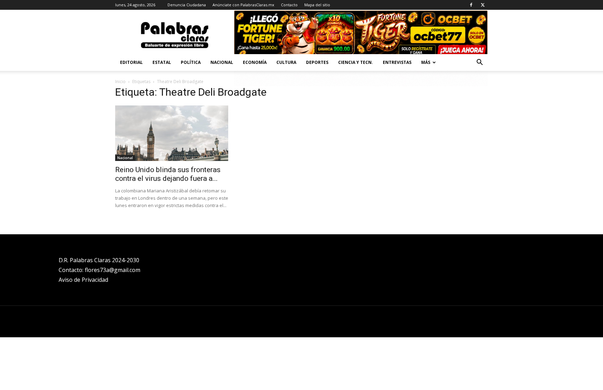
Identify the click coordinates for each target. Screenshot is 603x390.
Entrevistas (397, 62)
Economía (255, 62)
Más (425, 62)
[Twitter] (482, 5)
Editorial (131, 62)
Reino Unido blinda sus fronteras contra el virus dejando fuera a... (168, 174)
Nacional (221, 62)
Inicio (120, 81)
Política (191, 62)
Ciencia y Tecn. (355, 62)
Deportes (317, 62)
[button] (479, 63)
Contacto (289, 4)
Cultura (286, 62)
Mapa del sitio (317, 4)
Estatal (161, 62)
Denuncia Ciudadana (187, 4)
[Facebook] (471, 5)
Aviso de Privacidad (83, 280)
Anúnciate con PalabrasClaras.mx (243, 4)
